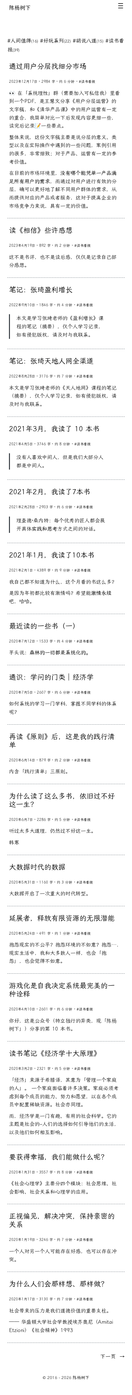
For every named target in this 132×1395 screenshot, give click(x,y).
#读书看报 (87, 82)
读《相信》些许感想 (40, 230)
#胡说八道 (88, 41)
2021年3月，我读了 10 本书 (54, 429)
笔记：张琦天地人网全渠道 (51, 361)
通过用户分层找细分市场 (48, 66)
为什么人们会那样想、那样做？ (58, 1284)
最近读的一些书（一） (44, 626)
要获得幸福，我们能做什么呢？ (58, 1157)
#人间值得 (22, 41)
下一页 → (112, 1356)
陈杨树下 (20, 7)
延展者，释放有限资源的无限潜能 (62, 918)
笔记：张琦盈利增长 (40, 290)
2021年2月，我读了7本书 (49, 492)
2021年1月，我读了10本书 (52, 555)
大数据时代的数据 (37, 867)
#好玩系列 (55, 41)
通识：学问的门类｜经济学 (51, 677)
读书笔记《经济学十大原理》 (55, 1053)
